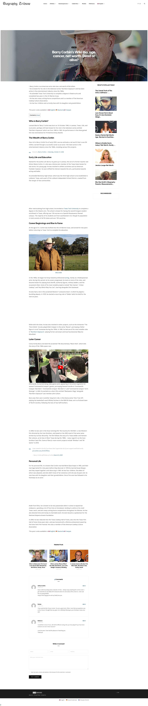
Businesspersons (63, 3)
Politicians (92, 3)
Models (84, 3)
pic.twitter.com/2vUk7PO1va (41, 451)
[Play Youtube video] (60, 367)
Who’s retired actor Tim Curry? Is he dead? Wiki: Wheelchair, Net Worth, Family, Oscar (38, 565)
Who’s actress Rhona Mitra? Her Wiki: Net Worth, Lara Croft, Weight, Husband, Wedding (58, 565)
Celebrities (75, 3)
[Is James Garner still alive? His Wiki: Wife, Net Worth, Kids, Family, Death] (79, 556)
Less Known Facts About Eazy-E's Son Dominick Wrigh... (104, 115)
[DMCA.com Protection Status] (37, 693)
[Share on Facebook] (22, 91)
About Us (31, 695)
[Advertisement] (74, 19)
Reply (84, 585)
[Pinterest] (22, 100)
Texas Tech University (71, 208)
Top (118, 692)
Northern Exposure (37, 332)
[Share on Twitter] (22, 96)
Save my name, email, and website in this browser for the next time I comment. (51, 672)
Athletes (52, 3)
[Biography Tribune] (16, 3)
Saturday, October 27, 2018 (56, 152)
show (37, 115)
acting (67, 278)
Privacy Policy (37, 695)
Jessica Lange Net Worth (104, 165)
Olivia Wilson (70, 64)
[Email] (22, 104)
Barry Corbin (42, 152)
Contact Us (43, 695)
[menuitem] (101, 3)
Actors (45, 3)
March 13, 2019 (58, 455)
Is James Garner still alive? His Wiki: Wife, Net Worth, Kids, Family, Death (79, 565)
